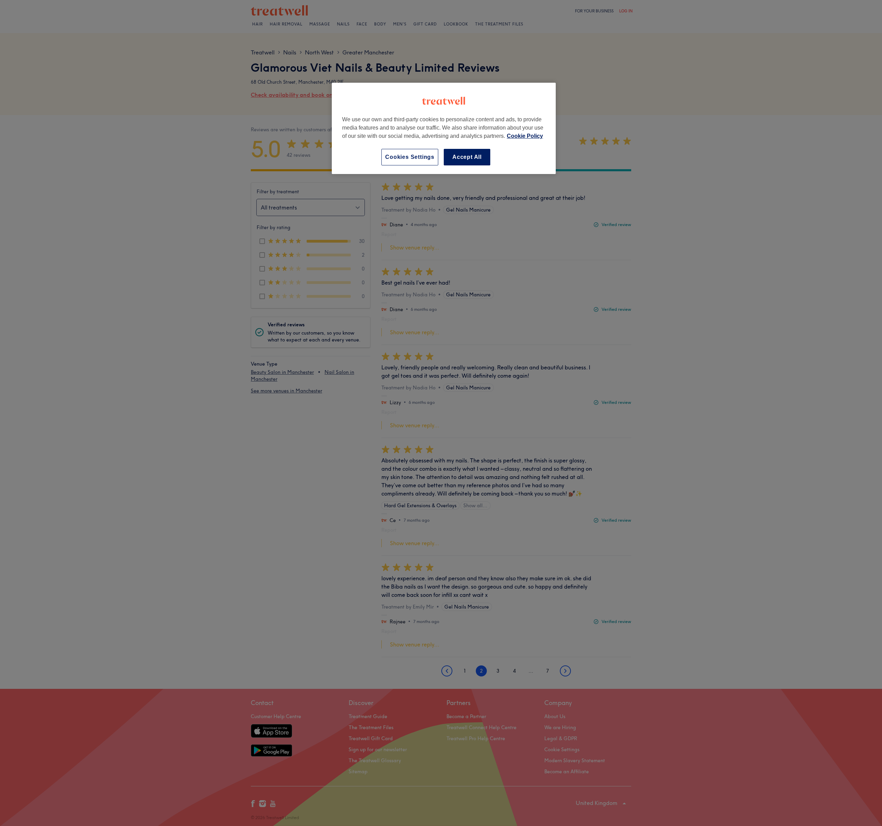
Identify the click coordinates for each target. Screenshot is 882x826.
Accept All (467, 157)
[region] (444, 128)
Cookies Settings (409, 157)
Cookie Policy (525, 136)
